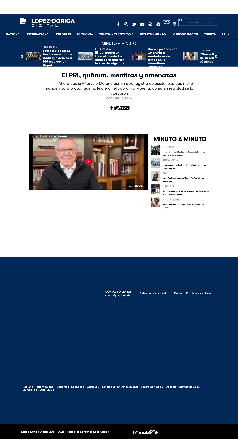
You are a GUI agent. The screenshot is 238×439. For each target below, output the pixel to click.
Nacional (13, 34)
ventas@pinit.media (118, 295)
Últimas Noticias (189, 386)
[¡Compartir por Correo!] (127, 108)
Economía (85, 34)
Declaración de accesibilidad (193, 293)
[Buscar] (233, 34)
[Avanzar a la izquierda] (22, 56)
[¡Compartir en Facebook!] (111, 108)
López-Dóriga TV (185, 34)
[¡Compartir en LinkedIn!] (123, 108)
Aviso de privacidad (153, 293)
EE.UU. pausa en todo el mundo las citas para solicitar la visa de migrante (109, 58)
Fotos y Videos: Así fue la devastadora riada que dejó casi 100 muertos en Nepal (57, 58)
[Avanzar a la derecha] (228, 35)
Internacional (38, 34)
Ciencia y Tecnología (116, 34)
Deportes (63, 34)
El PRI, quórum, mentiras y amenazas (119, 75)
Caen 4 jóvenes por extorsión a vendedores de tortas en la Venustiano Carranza (162, 58)
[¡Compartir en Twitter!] (116, 108)
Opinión (210, 34)
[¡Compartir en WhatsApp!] (120, 108)
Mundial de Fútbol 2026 (38, 389)
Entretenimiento (152, 34)
